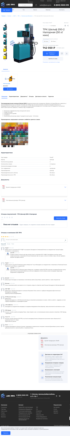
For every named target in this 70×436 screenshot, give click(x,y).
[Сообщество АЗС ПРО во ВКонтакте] (59, 396)
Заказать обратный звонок (60, 1)
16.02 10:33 (14, 310)
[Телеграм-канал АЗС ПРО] (56, 396)
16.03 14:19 (16, 304)
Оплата (42, 0)
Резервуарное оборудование (25, 409)
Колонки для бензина (26, 16)
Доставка (49, 0)
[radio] (2, 236)
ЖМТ (12, 9)
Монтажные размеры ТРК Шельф (15, 200)
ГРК (37, 409)
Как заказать (57, 407)
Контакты (62, 9)
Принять (5, 433)
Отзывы (3, 412)
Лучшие (8, 243)
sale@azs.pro (19, 397)
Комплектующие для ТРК (24, 414)
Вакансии (3, 416)
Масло (35, 9)
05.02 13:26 (11, 324)
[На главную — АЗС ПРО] (8, 4)
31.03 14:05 (12, 283)
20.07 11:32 (11, 262)
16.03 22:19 (19, 296)
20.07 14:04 (11, 247)
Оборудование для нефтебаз (25, 412)
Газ (24, 9)
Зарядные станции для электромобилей (24, 419)
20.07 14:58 (17, 267)
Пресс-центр (4, 411)
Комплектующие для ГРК (24, 416)
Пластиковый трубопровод (25, 411)
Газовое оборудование (41, 416)
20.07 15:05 (17, 252)
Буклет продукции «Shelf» (13, 187)
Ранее (12, 243)
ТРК (19, 16)
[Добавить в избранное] (62, 53)
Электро (48, 9)
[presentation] (3, 83)
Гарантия (56, 412)
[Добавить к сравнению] (66, 53)
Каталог (9, 16)
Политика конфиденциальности (61, 425)
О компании (30, 1)
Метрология (39, 411)
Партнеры (3, 409)
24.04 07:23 (12, 277)
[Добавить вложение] (65, 240)
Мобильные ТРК (40, 414)
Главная (4, 16)
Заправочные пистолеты (42, 418)
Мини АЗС (38, 412)
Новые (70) (3, 243)
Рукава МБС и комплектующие (26, 407)
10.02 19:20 (13, 316)
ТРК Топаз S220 (6, 83)
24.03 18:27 (13, 288)
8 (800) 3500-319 (22, 395)
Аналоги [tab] (5, 69)
